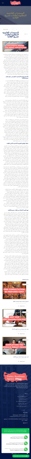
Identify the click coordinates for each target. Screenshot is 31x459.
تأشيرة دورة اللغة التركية (21, 406)
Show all (5, 29)
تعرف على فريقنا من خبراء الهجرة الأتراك (20, 329)
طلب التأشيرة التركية (22, 403)
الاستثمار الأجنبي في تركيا (21, 401)
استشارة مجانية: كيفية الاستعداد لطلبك (21, 301)
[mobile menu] (3, 3)
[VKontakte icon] (12, 453)
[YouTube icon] (17, 453)
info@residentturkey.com (15, 416)
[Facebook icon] (18, 453)
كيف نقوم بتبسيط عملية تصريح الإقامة (21, 356)
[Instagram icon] (14, 453)
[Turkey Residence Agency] (15, 3)
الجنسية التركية (23, 398)
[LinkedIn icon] (15, 453)
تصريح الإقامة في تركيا (21, 396)
